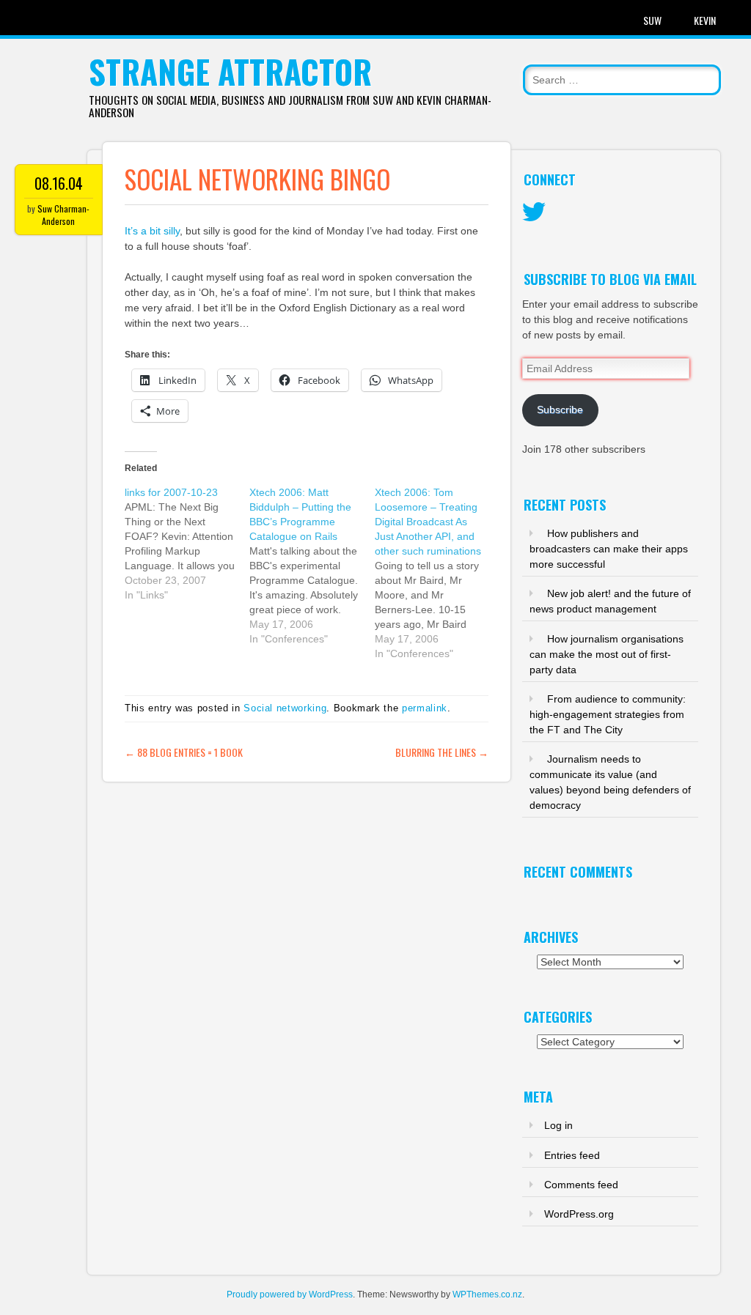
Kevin (705, 20)
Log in (558, 1125)
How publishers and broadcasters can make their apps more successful (609, 548)
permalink (424, 708)
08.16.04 (58, 183)
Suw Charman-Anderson (63, 214)
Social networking (284, 708)
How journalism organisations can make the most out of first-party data (607, 654)
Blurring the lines (441, 752)
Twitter (534, 212)
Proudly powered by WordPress (290, 1294)
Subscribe (560, 409)
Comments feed (581, 1184)
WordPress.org (579, 1214)
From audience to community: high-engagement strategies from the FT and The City (608, 714)
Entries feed (572, 1155)
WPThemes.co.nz (487, 1294)
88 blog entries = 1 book (184, 752)
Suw (652, 20)
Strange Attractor (230, 71)
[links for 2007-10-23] (187, 543)
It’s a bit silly (152, 231)
